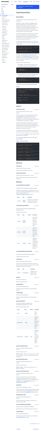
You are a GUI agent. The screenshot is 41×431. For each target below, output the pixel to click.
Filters (3, 37)
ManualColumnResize (5, 46)
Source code (36, 109)
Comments (4, 26)
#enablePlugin (28, 392)
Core (2, 8)
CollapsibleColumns (5, 21)
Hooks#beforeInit (30, 390)
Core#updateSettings (20, 417)
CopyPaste (4, 29)
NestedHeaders (4, 54)
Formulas (3, 38)
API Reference (25, 1)
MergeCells (4, 51)
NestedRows (4, 56)
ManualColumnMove (5, 45)
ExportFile (3, 35)
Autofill (3, 18)
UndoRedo (4, 62)
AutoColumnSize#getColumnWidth (23, 194)
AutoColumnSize (5, 15)
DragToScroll (4, 32)
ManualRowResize (5, 49)
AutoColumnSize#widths (26, 191)
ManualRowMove (5, 48)
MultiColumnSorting (5, 52)
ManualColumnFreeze (5, 43)
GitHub (31, 1)
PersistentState (4, 57)
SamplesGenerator (32, 54)
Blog (34, 1)
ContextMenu (4, 27)
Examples (20, 1)
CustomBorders (4, 30)
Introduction (3, 6)
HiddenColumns (4, 40)
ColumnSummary (5, 24)
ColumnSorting (4, 23)
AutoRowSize (4, 16)
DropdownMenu (4, 34)
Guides (15, 1)
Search (3, 59)
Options (2, 11)
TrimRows (3, 60)
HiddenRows (4, 41)
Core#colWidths (24, 137)
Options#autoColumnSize (32, 84)
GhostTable (25, 54)
